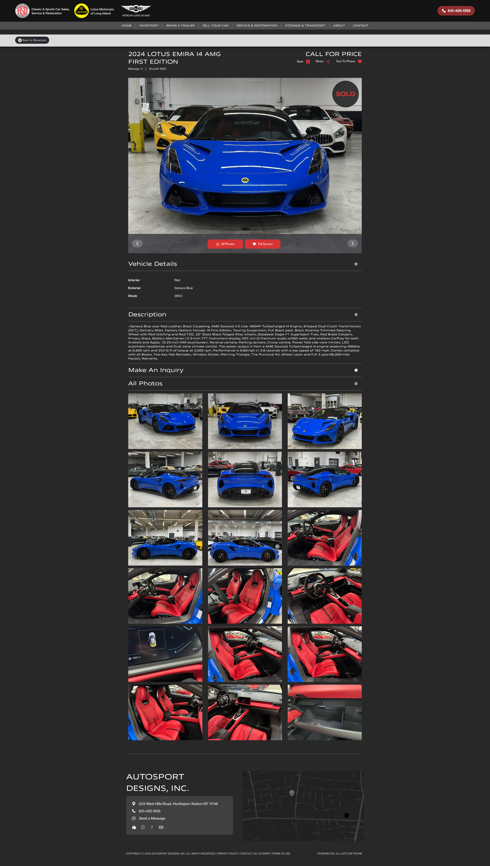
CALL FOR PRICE (334, 54)
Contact (360, 25)
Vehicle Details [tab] (152, 264)
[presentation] (137, 244)
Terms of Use (280, 853)
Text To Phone (345, 61)
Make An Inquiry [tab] (155, 370)
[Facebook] (152, 827)
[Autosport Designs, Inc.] (84, 11)
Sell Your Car (216, 25)
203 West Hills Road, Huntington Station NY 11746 (178, 804)
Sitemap (264, 853)
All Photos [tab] (145, 383)
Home (126, 25)
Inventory (148, 25)
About (339, 25)
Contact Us (248, 853)
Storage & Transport (305, 25)
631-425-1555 (459, 10)
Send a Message (152, 818)
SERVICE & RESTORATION (256, 25)
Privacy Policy (228, 853)
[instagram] (134, 827)
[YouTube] (161, 827)
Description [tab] (147, 314)
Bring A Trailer (180, 25)
